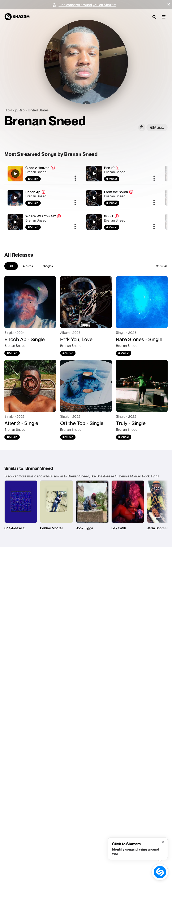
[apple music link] (157, 127)
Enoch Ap (32, 192)
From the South (116, 192)
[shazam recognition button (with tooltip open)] (159, 872)
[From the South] (120, 198)
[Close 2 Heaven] (41, 173)
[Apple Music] (12, 353)
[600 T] (120, 222)
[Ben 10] (120, 173)
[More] (75, 178)
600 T (109, 216)
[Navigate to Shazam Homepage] (17, 16)
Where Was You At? (40, 216)
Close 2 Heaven (37, 168)
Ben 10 (109, 168)
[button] (168, 4)
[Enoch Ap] (41, 198)
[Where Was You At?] (41, 222)
